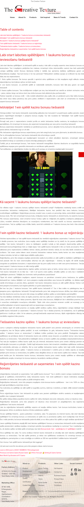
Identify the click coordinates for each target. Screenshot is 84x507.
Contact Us (73, 17)
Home (12, 17)
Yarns (40, 479)
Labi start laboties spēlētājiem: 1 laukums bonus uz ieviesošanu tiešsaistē (25, 35)
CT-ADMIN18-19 (23, 450)
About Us (22, 17)
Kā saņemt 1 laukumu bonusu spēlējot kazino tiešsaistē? (19, 41)
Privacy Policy (59, 479)
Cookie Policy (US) (29, 485)
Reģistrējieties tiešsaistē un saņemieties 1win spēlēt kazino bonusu (23, 49)
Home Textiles (43, 468)
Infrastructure (27, 475)
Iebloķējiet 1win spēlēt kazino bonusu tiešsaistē (16, 38)
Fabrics (40, 475)
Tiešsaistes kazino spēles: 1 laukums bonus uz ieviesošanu (20, 46)
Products (33, 17)
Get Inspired (45, 17)
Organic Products (44, 472)
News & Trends (60, 17)
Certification (27, 482)
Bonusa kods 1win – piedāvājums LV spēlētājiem (58, 429)
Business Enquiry (60, 475)
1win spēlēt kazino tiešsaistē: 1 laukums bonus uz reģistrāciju (21, 43)
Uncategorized (34, 450)
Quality (25, 478)
